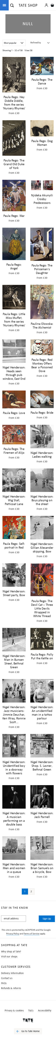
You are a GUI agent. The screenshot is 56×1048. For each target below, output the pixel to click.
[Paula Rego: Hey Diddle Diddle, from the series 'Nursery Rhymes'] (14, 75)
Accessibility (44, 1010)
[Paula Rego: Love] (14, 400)
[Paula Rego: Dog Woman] (42, 129)
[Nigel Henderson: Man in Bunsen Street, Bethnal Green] (14, 640)
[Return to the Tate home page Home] (28, 6)
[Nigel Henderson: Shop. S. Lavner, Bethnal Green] (42, 746)
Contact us (6, 978)
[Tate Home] (28, 1020)
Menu (5, 5)
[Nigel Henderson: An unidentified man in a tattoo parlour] (42, 691)
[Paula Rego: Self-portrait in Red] (14, 528)
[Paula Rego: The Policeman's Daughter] (42, 245)
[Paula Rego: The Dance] (42, 66)
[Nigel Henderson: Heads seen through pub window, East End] (14, 351)
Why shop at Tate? (11, 951)
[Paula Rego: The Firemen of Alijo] (14, 435)
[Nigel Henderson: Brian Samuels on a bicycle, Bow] (42, 848)
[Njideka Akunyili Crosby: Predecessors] (42, 186)
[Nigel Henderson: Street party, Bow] (14, 575)
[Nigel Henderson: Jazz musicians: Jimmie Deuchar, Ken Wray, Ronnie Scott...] (14, 691)
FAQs (4, 983)
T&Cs (31, 1010)
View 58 (28, 50)
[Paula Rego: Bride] (42, 400)
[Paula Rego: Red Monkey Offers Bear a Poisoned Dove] (42, 347)
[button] (12, 6)
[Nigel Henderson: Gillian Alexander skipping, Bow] (42, 528)
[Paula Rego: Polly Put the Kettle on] (42, 639)
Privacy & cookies (14, 1010)
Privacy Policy (12, 933)
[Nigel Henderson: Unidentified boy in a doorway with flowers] (14, 746)
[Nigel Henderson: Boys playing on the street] (42, 480)
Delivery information (12, 973)
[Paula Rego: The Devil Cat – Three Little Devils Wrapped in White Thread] (42, 580)
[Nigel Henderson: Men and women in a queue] (14, 848)
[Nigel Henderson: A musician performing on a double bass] (14, 797)
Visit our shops (9, 956)
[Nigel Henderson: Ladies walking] (42, 437)
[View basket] (52, 5)
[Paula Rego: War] (14, 196)
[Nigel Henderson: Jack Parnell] (42, 797)
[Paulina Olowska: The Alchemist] (42, 302)
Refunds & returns (11, 988)
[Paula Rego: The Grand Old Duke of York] (14, 138)
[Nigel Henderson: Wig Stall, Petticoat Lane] (14, 480)
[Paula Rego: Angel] (14, 244)
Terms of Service (32, 933)
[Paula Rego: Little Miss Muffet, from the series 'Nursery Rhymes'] (14, 298)
